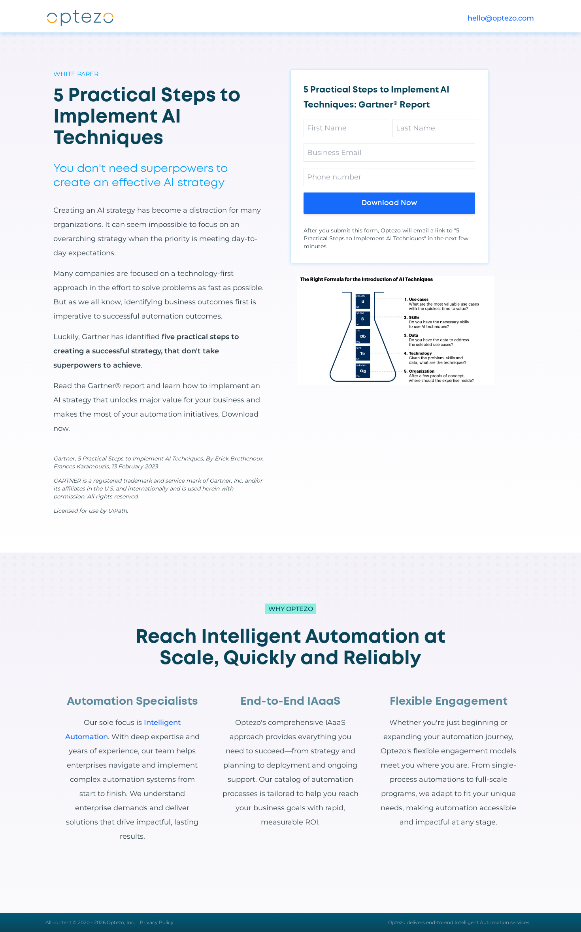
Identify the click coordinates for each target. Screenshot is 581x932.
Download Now (389, 203)
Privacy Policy (157, 922)
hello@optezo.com (501, 18)
